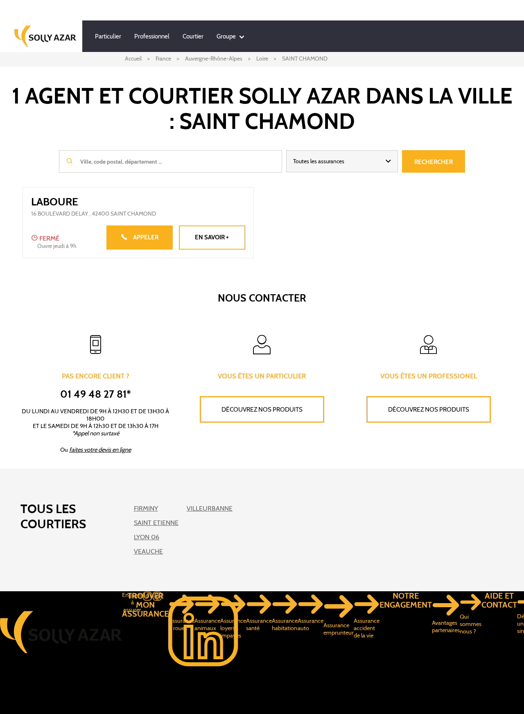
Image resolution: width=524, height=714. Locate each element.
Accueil (133, 58)
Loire (262, 58)
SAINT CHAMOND (305, 58)
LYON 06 (146, 537)
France (163, 58)
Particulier (108, 36)
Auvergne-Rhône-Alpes (213, 58)
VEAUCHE (148, 551)
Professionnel (151, 36)
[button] (342, 161)
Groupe (226, 36)
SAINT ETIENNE (156, 523)
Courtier (193, 36)
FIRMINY (146, 508)
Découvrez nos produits (262, 409)
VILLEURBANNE (210, 508)
